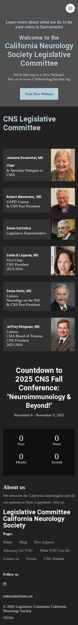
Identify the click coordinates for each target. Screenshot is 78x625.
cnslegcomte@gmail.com (18, 596)
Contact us (11, 559)
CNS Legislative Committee (29, 123)
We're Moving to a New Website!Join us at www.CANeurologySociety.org (39, 77)
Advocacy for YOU (18, 550)
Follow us (11, 574)
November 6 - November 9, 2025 (39, 415)
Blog (23, 542)
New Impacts (44, 542)
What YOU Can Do (55, 550)
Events (31, 559)
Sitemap (8, 617)
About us (14, 487)
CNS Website (54, 559)
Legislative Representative (26, 233)
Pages (7, 534)
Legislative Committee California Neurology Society (36, 519)
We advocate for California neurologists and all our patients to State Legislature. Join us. (39, 498)
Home (7, 542)
